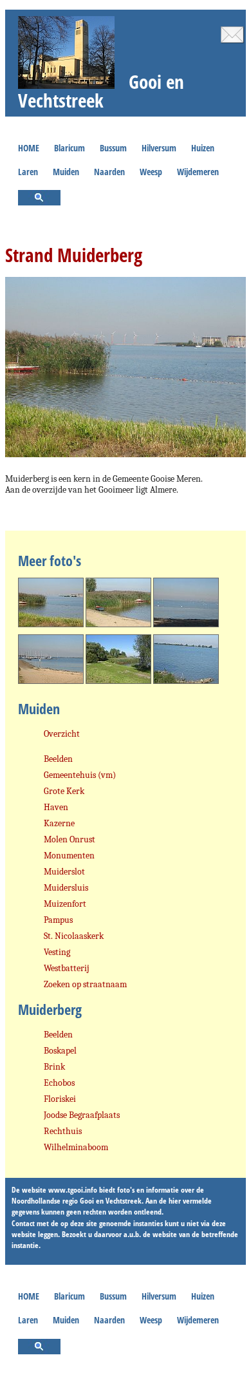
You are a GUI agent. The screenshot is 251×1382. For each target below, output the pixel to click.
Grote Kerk (64, 791)
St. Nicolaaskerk (74, 936)
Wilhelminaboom (76, 1147)
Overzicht (62, 733)
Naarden (109, 172)
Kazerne (59, 823)
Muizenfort (65, 903)
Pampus (58, 919)
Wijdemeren (198, 172)
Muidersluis (66, 887)
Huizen (202, 148)
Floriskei (60, 1098)
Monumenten (69, 855)
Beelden (58, 758)
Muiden (66, 172)
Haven (56, 807)
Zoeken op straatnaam (85, 984)
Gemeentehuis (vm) (80, 775)
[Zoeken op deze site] (39, 199)
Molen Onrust (69, 839)
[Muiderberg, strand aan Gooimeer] (51, 628)
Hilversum (159, 148)
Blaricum (69, 148)
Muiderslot (64, 871)
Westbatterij (66, 968)
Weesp (151, 172)
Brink (54, 1066)
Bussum (113, 148)
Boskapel (60, 1050)
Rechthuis (63, 1131)
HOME (28, 148)
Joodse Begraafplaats (82, 1115)
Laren (28, 172)
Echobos (59, 1082)
